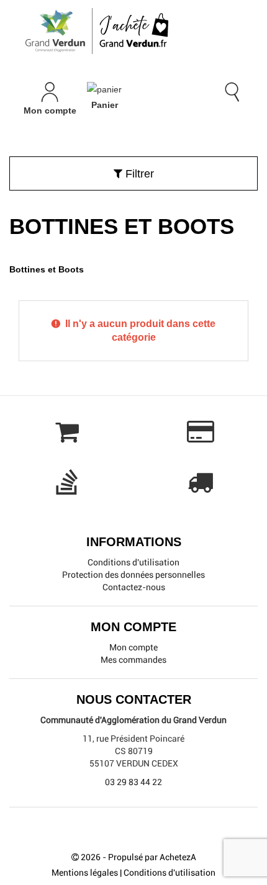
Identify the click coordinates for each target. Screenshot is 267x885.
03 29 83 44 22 (133, 782)
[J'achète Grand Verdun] (133, 31)
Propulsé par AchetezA (152, 857)
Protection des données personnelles (133, 575)
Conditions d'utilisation (133, 562)
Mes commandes (133, 660)
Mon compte (133, 647)
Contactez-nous (133, 587)
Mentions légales (85, 873)
